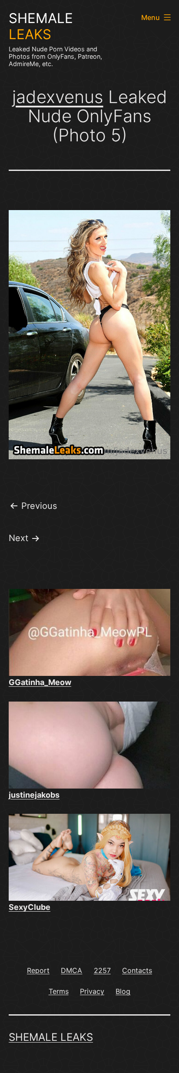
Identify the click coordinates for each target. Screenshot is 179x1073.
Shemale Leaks (51, 1037)
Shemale (41, 26)
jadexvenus (57, 96)
